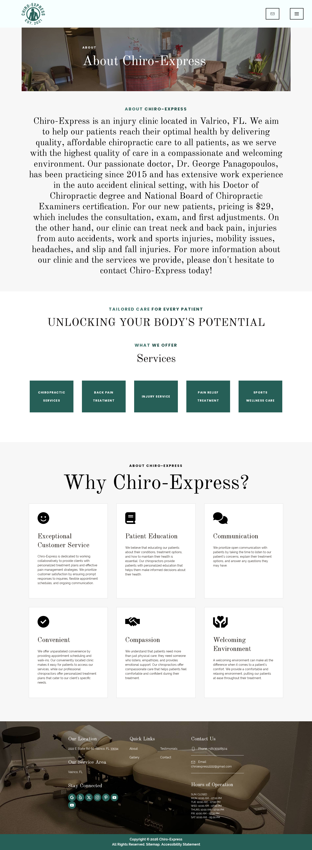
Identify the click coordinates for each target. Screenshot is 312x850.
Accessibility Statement (180, 844)
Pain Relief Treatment (208, 396)
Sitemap (153, 844)
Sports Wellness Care (260, 396)
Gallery (134, 757)
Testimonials (168, 748)
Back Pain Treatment (104, 396)
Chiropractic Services (51, 396)
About (133, 748)
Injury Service (156, 396)
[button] (297, 14)
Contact (165, 757)
